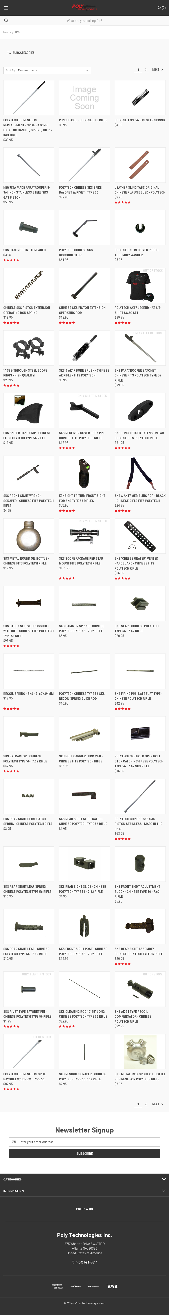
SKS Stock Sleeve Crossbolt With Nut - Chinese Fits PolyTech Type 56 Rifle (28, 631)
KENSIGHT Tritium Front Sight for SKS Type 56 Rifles (82, 498)
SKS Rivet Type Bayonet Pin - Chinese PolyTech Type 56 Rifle (27, 1014)
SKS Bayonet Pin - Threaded (24, 250)
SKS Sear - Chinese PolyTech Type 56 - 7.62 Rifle (137, 628)
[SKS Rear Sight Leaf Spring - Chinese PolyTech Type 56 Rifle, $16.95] (28, 864)
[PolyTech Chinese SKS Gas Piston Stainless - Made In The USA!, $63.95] (140, 796)
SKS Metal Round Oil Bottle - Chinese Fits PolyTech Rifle (26, 561)
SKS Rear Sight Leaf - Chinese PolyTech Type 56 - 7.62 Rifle (26, 951)
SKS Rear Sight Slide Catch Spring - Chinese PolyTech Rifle (28, 821)
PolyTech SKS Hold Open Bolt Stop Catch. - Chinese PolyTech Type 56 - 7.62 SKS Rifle (139, 761)
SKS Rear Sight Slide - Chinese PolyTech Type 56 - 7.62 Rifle (82, 889)
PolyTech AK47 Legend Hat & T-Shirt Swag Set (138, 310)
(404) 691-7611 (87, 1262)
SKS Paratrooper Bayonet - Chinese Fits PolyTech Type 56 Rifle (138, 375)
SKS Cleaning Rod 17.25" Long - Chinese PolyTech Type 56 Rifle (83, 1014)
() (163, 8)
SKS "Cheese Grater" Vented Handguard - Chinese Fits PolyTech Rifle (136, 563)
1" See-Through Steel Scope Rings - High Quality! (25, 373)
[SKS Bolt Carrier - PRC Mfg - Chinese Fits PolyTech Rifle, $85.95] (84, 734)
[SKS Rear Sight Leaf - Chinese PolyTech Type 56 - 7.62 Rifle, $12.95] (28, 926)
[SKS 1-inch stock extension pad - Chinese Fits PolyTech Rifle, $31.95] (140, 411)
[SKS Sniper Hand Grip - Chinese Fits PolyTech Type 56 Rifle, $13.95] (28, 411)
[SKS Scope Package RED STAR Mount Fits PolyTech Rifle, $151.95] (84, 536)
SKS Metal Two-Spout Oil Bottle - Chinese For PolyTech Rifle (140, 1076)
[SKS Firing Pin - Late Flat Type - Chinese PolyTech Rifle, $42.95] (140, 671)
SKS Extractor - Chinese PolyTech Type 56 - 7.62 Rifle (25, 758)
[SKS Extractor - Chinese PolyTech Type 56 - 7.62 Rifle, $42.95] (28, 734)
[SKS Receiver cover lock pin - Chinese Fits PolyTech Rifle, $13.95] (84, 411)
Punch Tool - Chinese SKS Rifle (83, 120)
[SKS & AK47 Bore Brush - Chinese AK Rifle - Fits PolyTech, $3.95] (84, 348)
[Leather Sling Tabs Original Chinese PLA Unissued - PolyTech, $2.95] (140, 165)
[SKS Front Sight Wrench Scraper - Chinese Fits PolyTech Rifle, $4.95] (28, 473)
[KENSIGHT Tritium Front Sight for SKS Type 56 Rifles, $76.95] (84, 473)
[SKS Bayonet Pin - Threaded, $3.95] (28, 228)
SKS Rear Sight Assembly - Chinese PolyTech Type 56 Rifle (139, 951)
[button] (84, 53)
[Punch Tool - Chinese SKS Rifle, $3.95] (84, 98)
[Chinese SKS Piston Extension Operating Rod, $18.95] (84, 285)
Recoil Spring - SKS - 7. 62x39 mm (28, 694)
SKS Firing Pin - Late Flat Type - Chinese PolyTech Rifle (138, 696)
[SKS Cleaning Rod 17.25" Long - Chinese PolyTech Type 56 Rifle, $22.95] (84, 989)
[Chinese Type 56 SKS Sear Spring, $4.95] (140, 98)
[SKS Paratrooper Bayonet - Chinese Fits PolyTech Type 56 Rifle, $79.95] (140, 348)
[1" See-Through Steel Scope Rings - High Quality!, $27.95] (28, 348)
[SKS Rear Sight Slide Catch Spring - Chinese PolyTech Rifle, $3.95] (28, 796)
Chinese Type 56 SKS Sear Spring (140, 120)
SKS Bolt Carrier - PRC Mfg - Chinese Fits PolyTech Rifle (81, 758)
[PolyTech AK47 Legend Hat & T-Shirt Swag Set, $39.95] (140, 285)
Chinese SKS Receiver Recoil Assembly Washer (137, 252)
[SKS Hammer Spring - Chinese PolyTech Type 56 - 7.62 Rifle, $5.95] (84, 603)
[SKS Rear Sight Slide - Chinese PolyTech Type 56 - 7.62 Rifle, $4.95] (84, 864)
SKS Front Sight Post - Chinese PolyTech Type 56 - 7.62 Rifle (83, 951)
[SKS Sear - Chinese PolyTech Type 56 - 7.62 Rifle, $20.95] (140, 603)
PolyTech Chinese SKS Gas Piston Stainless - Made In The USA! (138, 824)
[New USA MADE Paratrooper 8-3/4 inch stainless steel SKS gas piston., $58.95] (28, 165)
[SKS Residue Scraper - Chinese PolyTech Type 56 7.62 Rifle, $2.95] (84, 1052)
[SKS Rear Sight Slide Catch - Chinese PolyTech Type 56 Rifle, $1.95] (84, 796)
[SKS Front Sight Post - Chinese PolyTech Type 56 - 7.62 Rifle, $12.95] (84, 926)
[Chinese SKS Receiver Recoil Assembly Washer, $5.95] (140, 228)
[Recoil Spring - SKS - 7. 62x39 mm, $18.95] (28, 671)
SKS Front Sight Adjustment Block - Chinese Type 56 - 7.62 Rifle (137, 892)
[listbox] (53, 70)
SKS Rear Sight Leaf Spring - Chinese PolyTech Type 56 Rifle (27, 889)
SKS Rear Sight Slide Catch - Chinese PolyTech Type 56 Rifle (83, 821)
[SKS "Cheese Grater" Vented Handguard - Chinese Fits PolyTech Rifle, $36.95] (140, 536)
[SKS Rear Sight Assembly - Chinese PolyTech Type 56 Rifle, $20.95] (140, 926)
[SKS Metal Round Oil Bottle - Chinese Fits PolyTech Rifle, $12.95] (28, 536)
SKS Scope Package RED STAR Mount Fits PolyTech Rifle (81, 561)
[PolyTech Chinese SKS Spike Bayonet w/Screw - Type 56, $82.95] (28, 1052)
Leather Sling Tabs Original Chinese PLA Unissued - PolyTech (140, 190)
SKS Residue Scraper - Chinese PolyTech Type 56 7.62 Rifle (83, 1076)
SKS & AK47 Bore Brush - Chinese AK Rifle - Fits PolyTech (84, 373)
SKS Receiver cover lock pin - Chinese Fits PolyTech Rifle (82, 435)
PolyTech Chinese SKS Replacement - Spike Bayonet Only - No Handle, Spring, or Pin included (27, 127)
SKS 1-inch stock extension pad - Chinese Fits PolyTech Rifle (140, 435)
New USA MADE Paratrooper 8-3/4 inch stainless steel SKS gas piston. (26, 193)
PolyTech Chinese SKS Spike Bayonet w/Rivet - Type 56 (80, 190)
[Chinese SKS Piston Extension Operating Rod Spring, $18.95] (28, 285)
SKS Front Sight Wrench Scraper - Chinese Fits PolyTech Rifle (28, 501)
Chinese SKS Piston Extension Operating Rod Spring (26, 310)
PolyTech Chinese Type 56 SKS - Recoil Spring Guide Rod (83, 696)
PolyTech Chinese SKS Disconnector (76, 252)
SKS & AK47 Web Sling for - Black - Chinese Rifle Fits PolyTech (140, 498)
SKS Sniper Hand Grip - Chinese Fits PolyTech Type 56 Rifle (27, 435)
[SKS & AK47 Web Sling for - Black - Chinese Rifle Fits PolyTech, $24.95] (140, 473)
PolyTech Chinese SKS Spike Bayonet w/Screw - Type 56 (24, 1076)
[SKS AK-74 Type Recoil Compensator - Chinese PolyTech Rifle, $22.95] (140, 989)
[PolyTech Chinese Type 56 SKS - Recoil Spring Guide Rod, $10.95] (84, 671)
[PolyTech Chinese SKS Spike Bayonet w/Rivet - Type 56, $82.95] (84, 165)
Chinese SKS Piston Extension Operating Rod (82, 310)
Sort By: (11, 70)
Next (156, 69)
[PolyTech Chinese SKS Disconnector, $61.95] (84, 228)
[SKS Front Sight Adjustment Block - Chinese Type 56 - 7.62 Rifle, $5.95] (140, 864)
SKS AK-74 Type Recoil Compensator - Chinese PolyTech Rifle (133, 1017)
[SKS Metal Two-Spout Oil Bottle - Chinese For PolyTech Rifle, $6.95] (140, 1052)
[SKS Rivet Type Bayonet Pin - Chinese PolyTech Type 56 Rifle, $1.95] (28, 989)
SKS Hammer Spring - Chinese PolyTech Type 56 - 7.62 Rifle (81, 628)
